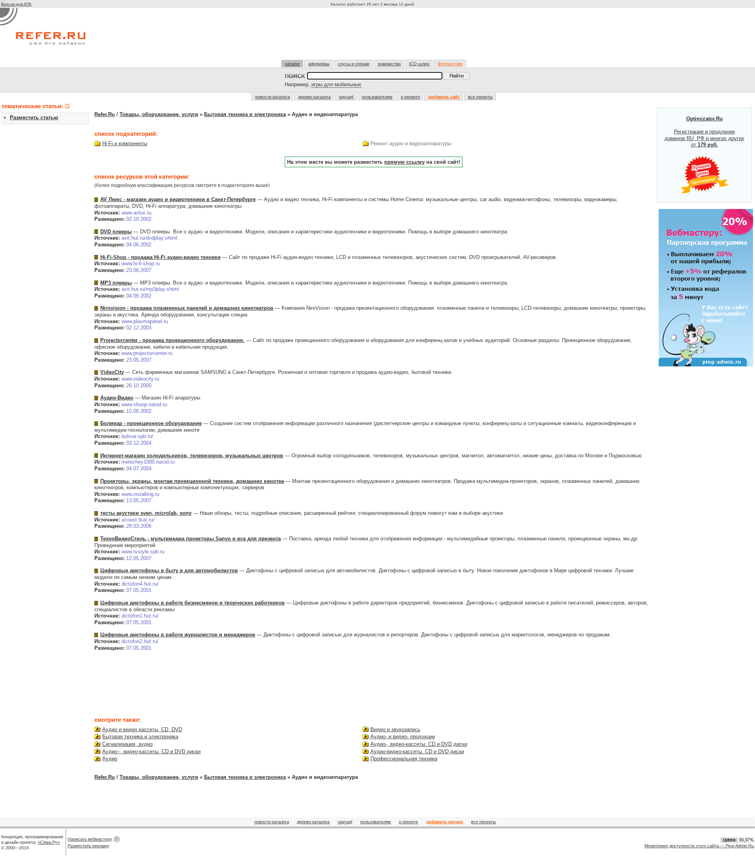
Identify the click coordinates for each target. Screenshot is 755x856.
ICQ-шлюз (419, 63)
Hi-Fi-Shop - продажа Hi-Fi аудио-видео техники (160, 257)
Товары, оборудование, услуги (159, 114)
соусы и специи (353, 63)
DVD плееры (116, 232)
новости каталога (272, 96)
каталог (292, 63)
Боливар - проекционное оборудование (151, 423)
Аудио (109, 759)
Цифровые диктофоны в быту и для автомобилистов (169, 570)
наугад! (346, 96)
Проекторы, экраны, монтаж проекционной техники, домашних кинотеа (192, 481)
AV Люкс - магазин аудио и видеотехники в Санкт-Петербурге (178, 199)
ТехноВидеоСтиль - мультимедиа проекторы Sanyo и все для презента (190, 539)
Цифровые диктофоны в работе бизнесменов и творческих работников (192, 603)
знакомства (389, 63)
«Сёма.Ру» (49, 842)
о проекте (410, 96)
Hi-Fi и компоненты (124, 143)
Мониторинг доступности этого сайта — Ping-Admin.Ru (699, 845)
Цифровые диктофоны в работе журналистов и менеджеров (177, 635)
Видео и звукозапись (395, 729)
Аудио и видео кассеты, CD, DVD (142, 729)
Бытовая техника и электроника (245, 114)
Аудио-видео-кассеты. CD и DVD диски (417, 751)
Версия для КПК (16, 4)
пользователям (377, 96)
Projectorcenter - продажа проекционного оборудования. (172, 340)
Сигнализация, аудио (127, 744)
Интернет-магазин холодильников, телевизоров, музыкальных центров (191, 456)
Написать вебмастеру (90, 839)
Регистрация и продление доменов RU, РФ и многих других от (704, 132)
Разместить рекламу (88, 845)
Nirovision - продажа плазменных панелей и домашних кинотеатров (186, 308)
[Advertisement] (374, 37)
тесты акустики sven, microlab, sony (146, 513)
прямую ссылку (404, 162)
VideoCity (112, 372)
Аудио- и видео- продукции (402, 737)
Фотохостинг (450, 63)
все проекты (480, 96)
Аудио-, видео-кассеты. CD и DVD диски (418, 744)
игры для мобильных (336, 84)
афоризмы (319, 63)
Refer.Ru (104, 114)
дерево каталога (314, 96)
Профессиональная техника (403, 759)
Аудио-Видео (116, 398)
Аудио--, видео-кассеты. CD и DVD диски (151, 751)
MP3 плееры (116, 283)
